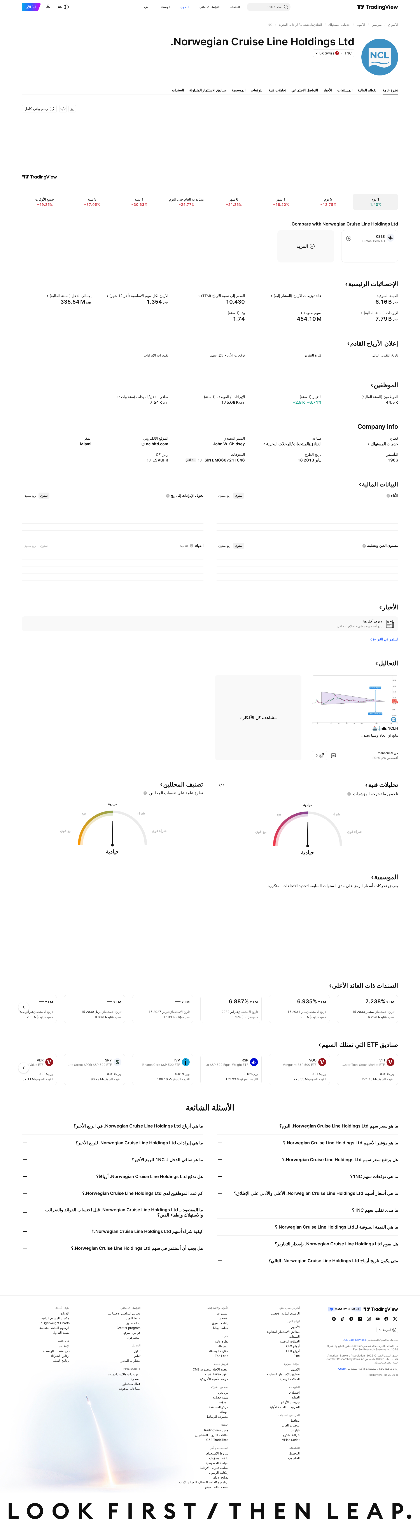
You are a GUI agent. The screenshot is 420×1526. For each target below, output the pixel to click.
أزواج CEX (293, 1346)
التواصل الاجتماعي (209, 7)
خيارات (295, 1430)
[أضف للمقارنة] (348, 238)
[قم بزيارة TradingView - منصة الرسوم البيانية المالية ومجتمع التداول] (39, 177)
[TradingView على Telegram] (351, 1319)
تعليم (137, 1356)
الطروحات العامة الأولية (285, 1407)
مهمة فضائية (220, 1397)
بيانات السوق (220, 1323)
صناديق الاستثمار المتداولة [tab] (208, 90)
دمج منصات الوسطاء (56, 1351)
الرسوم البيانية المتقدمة (54, 1328)
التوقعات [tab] (257, 90)
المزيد (147, 7)
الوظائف (223, 1412)
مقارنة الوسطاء (218, 1351)
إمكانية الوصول (218, 1472)
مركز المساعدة (218, 1407)
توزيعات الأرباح (290, 1402)
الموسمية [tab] (238, 90)
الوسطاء (165, 7)
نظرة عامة (221, 1341)
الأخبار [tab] (327, 90)
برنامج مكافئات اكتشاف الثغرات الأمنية (203, 1482)
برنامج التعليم (61, 1360)
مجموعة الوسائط (217, 1416)
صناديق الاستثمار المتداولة (283, 1332)
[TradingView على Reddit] (334, 1319)
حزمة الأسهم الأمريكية (214, 1379)
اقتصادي (294, 1392)
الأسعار (223, 1318)
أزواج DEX (293, 1351)
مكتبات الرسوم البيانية (55, 1318)
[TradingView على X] (395, 1319)
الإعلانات (64, 1346)
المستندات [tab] (344, 90)
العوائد (296, 1397)
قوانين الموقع (131, 1332)
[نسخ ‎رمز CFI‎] (149, 460)
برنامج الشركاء (60, 1356)
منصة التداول (61, 1332)
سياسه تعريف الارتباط (214, 1468)
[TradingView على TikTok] (343, 1319)
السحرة (135, 1379)
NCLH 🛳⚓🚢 (385, 728)
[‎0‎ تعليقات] (333, 755)
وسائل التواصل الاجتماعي (124, 1313)
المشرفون (133, 1337)
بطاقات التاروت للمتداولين (211, 1435)
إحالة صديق (133, 1323)
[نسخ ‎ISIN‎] (200, 460)
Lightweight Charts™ (55, 1323)
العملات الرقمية (290, 1341)
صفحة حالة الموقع (216, 1487)
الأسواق (184, 7)
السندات (294, 1336)
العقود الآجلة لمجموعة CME (210, 1369)
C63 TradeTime (217, 1440)
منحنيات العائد (291, 1425)
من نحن (223, 1392)
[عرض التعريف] (374, 296)
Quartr (342, 1368)
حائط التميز (133, 1318)
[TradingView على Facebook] (386, 1319)
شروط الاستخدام (217, 1453)
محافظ (295, 1420)
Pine (297, 1356)
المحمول (294, 1453)
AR (60, 7)
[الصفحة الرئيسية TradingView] (377, 7)
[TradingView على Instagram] (369, 1319)
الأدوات (65, 1313)
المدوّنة (223, 1402)
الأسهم (295, 1327)
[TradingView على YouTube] (377, 1319)
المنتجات (235, 7)
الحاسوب (294, 1458)
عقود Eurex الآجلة (216, 1374)
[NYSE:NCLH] (393, 719)
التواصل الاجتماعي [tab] (304, 90)
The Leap (221, 1356)
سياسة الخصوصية (217, 1463)
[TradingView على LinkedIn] (360, 1319)
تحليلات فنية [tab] (277, 90)
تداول (136, 1351)
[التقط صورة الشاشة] (72, 108)
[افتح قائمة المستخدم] (48, 7)
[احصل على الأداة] (63, 108)
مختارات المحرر (130, 1360)
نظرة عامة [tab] (390, 90)
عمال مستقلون (130, 1384)
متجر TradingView (215, 1430)
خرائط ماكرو (291, 1435)
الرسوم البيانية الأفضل (285, 1313)
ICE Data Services (355, 1339)
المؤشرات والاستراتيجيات (124, 1374)
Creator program (128, 1328)
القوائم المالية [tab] (367, 90)
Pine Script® (291, 1440)
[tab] (238, 496)
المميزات (222, 1313)
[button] (227, 7)
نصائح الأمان (220, 1477)
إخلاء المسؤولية (218, 1458)
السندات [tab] (178, 90)
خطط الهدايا (220, 1328)
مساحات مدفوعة (129, 1388)
